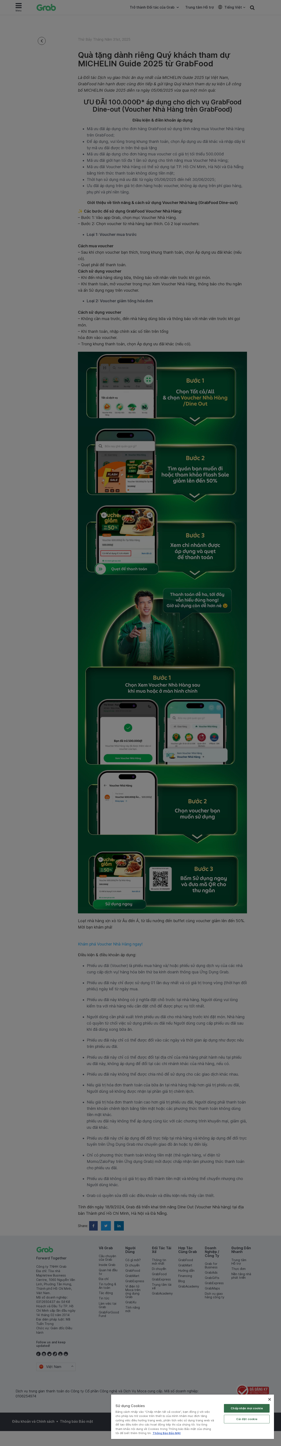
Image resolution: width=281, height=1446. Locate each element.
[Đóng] (269, 1399)
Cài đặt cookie (247, 1419)
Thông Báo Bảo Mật (167, 1433)
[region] (192, 1417)
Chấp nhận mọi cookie (247, 1408)
